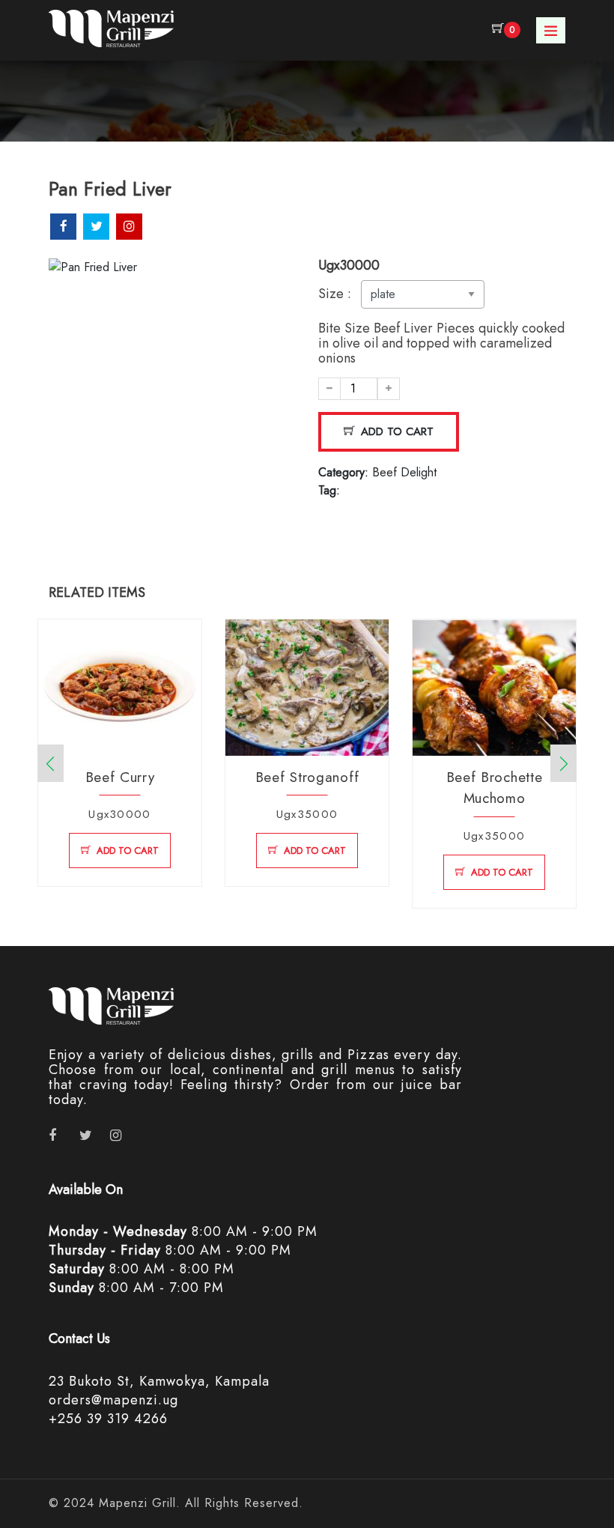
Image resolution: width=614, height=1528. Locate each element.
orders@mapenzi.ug (113, 1400)
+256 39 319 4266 (108, 1418)
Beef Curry (120, 777)
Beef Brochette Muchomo (494, 788)
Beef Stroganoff (307, 777)
